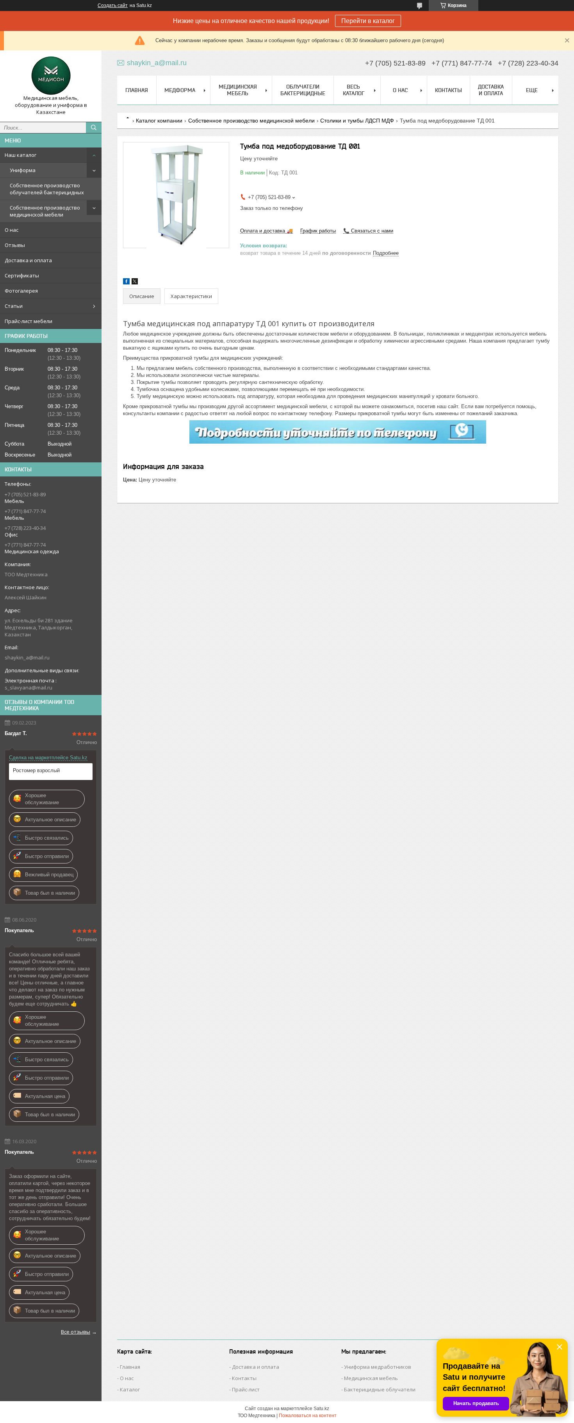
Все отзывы (75, 1331)
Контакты (448, 90)
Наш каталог (20, 154)
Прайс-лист (246, 1389)
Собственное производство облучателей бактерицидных (47, 189)
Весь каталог (353, 89)
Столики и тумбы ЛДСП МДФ (357, 120)
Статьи (14, 305)
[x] (135, 283)
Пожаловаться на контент (308, 1415)
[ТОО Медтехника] (51, 75)
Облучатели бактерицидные (302, 89)
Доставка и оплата (28, 260)
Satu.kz (321, 1408)
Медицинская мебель (238, 89)
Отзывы (15, 245)
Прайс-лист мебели (28, 321)
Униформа (23, 170)
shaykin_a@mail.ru (27, 657)
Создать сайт (113, 5)
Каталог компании (159, 120)
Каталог (130, 1389)
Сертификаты (22, 275)
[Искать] (94, 127)
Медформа (179, 90)
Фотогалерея (21, 290)
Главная (136, 90)
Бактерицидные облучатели (379, 1389)
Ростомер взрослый (36, 770)
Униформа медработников (377, 1366)
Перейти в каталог (368, 21)
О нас (11, 229)
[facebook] (126, 283)
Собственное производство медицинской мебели (45, 211)
